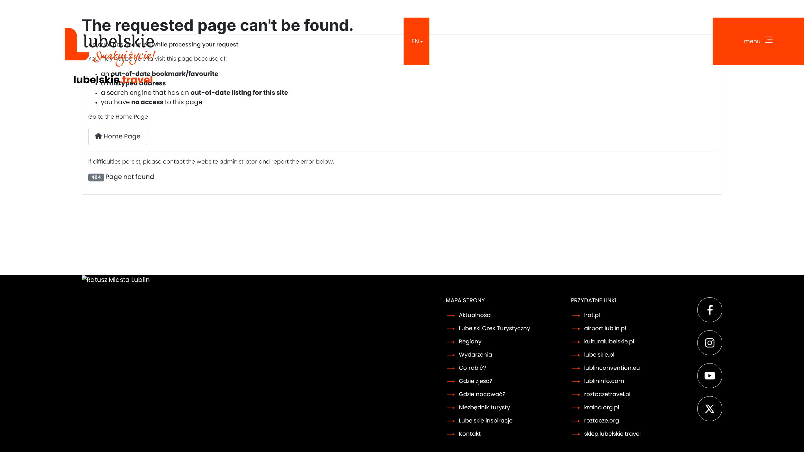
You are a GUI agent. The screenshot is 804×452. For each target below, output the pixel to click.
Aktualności (475, 315)
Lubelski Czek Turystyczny (494, 328)
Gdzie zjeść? (475, 381)
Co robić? (472, 368)
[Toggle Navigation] (758, 41)
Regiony (470, 342)
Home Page (121, 136)
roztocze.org (601, 421)
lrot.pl (592, 315)
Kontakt (470, 434)
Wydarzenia (475, 355)
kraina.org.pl (601, 408)
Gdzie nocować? (482, 394)
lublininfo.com (604, 381)
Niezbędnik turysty (484, 408)
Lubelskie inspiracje (486, 421)
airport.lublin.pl (605, 328)
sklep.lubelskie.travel (612, 434)
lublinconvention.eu (612, 368)
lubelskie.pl (599, 355)
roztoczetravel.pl (607, 394)
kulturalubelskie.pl (609, 342)
